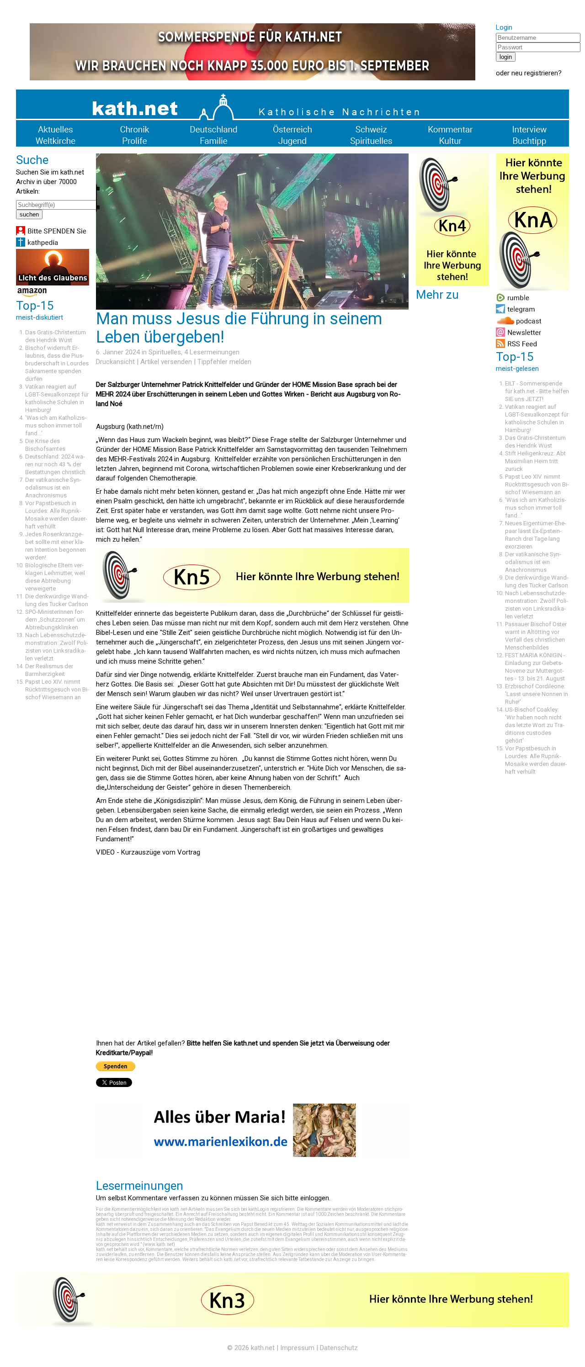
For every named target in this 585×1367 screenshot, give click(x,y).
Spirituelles (165, 352)
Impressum (297, 1348)
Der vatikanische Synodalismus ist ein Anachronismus (53, 487)
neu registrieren (534, 73)
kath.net (263, 1348)
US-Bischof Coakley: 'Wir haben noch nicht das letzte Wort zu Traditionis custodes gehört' (534, 725)
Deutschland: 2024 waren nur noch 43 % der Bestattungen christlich (55, 464)
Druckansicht (115, 362)
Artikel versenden (166, 362)
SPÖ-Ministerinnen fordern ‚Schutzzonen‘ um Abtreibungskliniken (55, 619)
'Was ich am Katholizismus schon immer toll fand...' (55, 425)
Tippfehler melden (224, 362)
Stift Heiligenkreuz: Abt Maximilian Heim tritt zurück (535, 461)
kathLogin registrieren (271, 1209)
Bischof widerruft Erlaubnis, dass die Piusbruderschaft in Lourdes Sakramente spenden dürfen (57, 363)
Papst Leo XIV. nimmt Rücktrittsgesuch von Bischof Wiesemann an (57, 689)
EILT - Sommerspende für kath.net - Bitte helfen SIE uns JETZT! (537, 391)
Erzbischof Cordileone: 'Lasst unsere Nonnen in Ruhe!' (536, 694)
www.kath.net (158, 1244)
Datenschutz (339, 1348)
